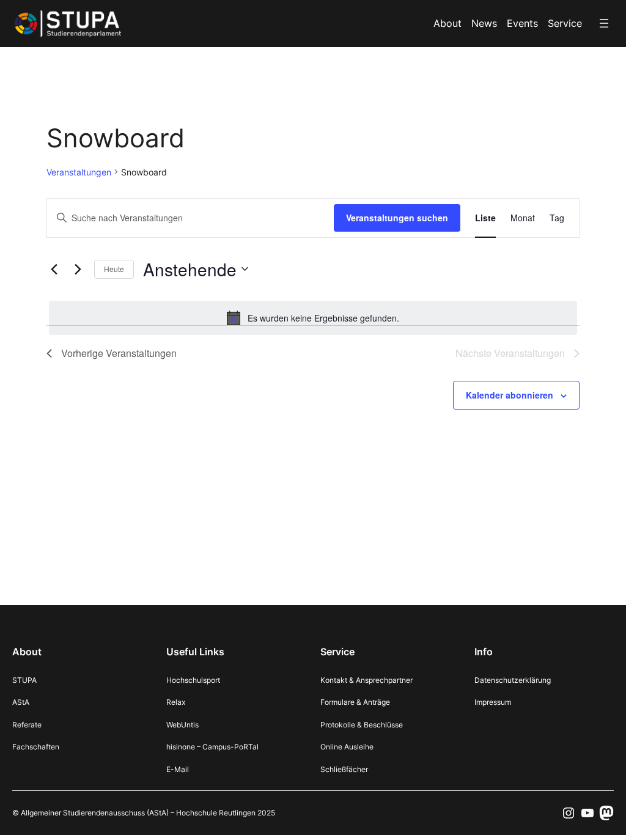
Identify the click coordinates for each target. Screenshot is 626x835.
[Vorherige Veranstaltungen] (53, 269)
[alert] (313, 318)
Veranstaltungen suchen (397, 218)
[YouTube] (587, 813)
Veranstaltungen (78, 172)
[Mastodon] (606, 813)
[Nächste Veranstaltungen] (77, 269)
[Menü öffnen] (604, 23)
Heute (114, 268)
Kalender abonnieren (509, 395)
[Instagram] (568, 813)
